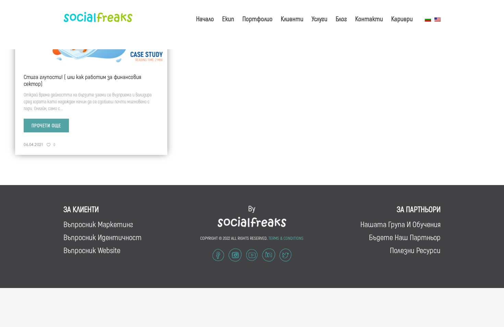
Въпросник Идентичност (102, 237)
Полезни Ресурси (415, 250)
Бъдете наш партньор (405, 237)
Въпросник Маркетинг (98, 224)
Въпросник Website (91, 250)
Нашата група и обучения (400, 224)
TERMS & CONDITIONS (285, 238)
